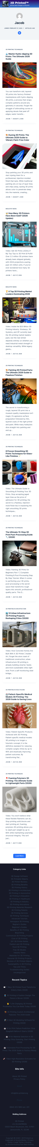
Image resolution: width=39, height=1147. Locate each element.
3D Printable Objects (19, 879)
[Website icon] (19, 32)
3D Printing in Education (19, 896)
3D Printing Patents (19, 910)
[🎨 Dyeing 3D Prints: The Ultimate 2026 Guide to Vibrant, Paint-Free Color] (19, 156)
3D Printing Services (19, 913)
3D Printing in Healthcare (15, 690)
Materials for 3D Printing (19, 955)
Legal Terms (19, 1142)
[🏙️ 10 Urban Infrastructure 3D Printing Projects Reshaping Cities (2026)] (19, 634)
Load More (19, 856)
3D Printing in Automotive (19, 893)
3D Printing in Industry (19, 902)
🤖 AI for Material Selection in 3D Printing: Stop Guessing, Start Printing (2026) (19, 1039)
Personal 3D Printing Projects (19, 958)
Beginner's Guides (19, 927)
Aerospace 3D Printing (19, 921)
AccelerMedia (21, 1140)
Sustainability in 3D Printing (19, 964)
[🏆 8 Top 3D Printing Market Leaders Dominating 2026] (19, 310)
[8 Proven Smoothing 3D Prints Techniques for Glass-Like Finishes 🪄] (19, 472)
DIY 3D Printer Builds (19, 941)
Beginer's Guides (19, 924)
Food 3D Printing (19, 947)
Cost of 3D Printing (19, 938)
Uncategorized (19, 972)
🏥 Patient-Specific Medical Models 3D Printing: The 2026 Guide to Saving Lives (19, 696)
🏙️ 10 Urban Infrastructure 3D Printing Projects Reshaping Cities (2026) (18, 615)
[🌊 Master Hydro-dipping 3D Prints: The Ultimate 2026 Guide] (19, 75)
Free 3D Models (19, 950)
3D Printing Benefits (19, 885)
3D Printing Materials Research (19, 907)
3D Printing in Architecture (16, 609)
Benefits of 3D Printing (19, 930)
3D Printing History (19, 887)
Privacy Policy (19, 1079)
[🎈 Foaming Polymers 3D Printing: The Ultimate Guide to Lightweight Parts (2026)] (19, 799)
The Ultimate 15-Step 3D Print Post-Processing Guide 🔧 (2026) (19, 534)
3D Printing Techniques (14, 49)
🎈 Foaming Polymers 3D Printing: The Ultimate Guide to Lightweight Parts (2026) (19, 780)
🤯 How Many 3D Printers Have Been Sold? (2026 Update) (17, 215)
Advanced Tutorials (19, 918)
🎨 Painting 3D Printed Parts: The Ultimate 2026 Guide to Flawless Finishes (19, 372)
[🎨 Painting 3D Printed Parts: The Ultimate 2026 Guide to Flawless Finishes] (19, 391)
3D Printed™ (19, 2)
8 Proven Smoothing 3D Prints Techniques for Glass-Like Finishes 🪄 (19, 453)
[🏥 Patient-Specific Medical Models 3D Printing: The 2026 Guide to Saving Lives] (19, 715)
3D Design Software (19, 876)
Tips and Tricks (19, 967)
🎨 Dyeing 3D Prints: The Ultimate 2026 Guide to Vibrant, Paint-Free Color (17, 137)
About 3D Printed (19, 1076)
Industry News (11, 209)
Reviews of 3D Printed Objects (19, 961)
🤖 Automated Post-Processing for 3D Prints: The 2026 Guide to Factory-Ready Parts (19, 1050)
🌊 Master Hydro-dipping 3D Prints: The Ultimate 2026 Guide (19, 56)
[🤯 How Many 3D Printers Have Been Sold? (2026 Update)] (19, 234)
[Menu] (36, 4)
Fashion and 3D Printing (19, 944)
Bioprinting (19, 933)
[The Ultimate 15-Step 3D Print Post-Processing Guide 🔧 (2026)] (19, 553)
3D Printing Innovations (19, 904)
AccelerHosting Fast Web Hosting (20, 1144)
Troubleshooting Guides (19, 970)
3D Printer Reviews (19, 882)
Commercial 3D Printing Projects (19, 936)
